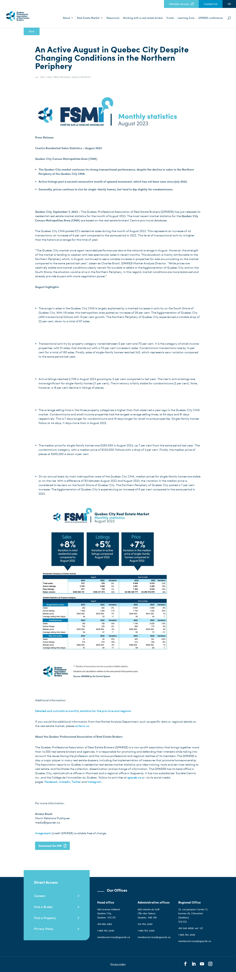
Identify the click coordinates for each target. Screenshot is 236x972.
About (66, 18)
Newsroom (113, 18)
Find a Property (45, 918)
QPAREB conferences (210, 18)
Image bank (43, 833)
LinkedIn (64, 782)
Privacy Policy (43, 928)
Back (31, 31)
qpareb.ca (134, 777)
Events (170, 18)
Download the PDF (50, 846)
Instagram (94, 782)
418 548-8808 (185, 928)
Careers (39, 896)
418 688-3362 (104, 924)
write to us (82, 726)
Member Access (179, 4)
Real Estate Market (88, 18)
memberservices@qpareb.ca (113, 937)
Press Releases (62, 77)
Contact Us (211, 4)
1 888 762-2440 (105, 930)
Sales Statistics (81, 77)
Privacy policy (118, 964)
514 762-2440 (145, 924)
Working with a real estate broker (143, 18)
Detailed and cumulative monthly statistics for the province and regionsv (83, 711)
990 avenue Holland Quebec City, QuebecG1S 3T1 (108, 913)
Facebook (51, 782)
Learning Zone (186, 18)
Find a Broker (43, 907)
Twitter (76, 782)
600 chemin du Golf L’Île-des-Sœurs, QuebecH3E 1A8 (148, 913)
